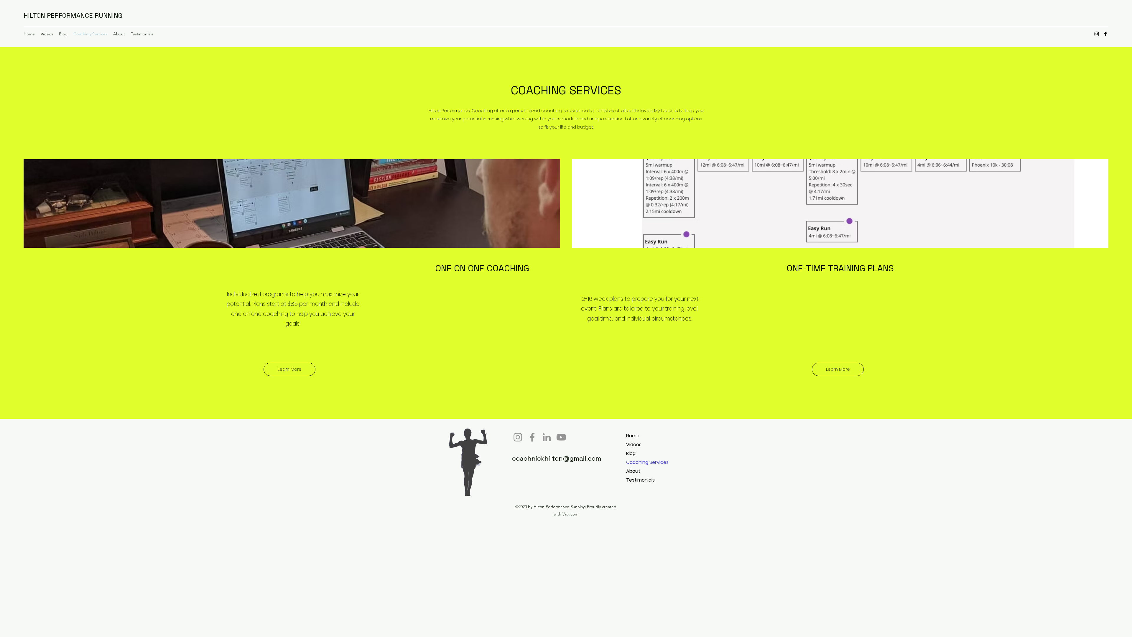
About (633, 471)
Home (632, 435)
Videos (633, 444)
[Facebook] (1105, 34)
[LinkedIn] (546, 437)
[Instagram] (1097, 34)
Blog (631, 453)
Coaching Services (647, 462)
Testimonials (640, 480)
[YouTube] (561, 437)
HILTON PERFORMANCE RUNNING (73, 15)
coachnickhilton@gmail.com (556, 458)
